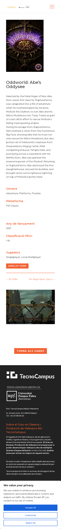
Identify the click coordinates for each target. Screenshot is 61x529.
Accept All (30, 507)
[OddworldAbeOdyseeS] (30, 323)
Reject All (30, 523)
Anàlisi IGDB (17, 266)
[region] (30, 505)
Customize (30, 515)
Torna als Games (30, 351)
